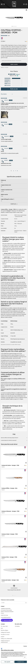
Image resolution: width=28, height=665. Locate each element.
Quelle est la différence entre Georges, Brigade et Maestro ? (14, 437)
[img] (4, 98)
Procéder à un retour (5, 634)
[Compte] (24, 4)
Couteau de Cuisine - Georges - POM (10, 465)
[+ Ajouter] (26, 463)
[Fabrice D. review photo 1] (4, 114)
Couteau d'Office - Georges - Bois (9, 488)
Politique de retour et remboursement (5, 641)
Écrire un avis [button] (14, 89)
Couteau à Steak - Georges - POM (10, 534)
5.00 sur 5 (18, 74)
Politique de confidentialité (6, 638)
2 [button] (13, 170)
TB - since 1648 (4, 626)
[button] (4, 35)
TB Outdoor (17, 626)
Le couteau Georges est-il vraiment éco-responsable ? (14, 440)
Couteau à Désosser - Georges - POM (10, 511)
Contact (2, 636)
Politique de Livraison (5, 632)
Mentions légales (4, 630)
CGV (2, 628)
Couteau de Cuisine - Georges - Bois (10, 580)
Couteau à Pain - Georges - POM (9, 557)
